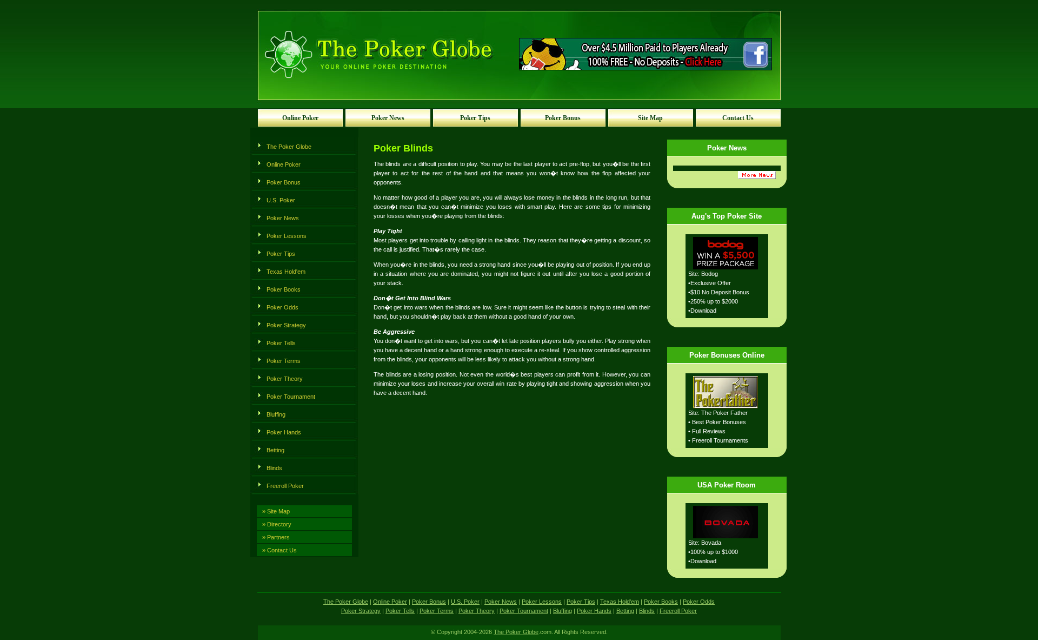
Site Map (650, 118)
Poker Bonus (563, 118)
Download (703, 310)
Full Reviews (709, 431)
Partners (278, 537)
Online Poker (300, 118)
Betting (275, 450)
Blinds (274, 468)
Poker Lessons (287, 236)
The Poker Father (724, 413)
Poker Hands (284, 432)
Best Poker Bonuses (719, 422)
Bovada (711, 542)
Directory (279, 524)
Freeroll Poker (285, 486)
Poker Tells (281, 343)
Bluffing (276, 414)
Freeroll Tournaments (720, 440)
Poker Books (284, 289)
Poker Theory (285, 378)
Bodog (709, 273)
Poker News (387, 118)
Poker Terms (284, 361)
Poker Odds (282, 307)
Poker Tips (475, 118)
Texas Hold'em (286, 271)
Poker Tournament (291, 396)
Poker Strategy (286, 325)
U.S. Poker (281, 200)
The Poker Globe (289, 146)
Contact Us (738, 118)
